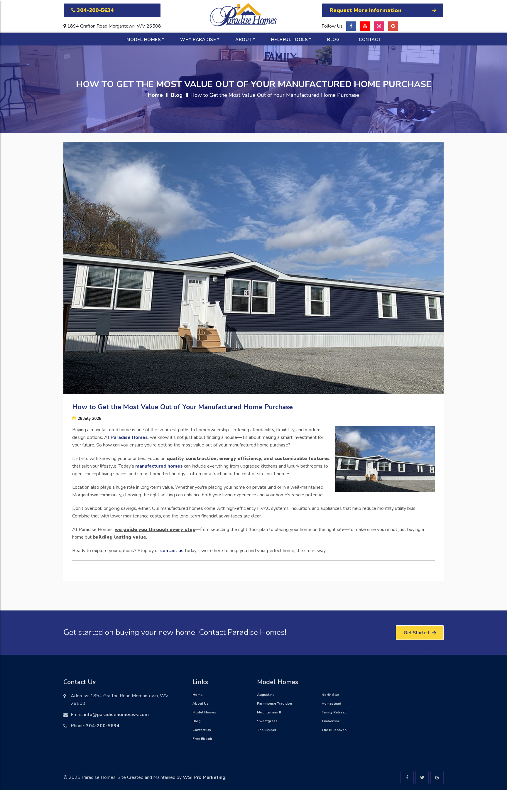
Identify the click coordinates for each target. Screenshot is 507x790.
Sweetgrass (267, 721)
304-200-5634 (94, 10)
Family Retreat (334, 712)
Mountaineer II (269, 712)
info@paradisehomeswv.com (116, 714)
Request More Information (365, 10)
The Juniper (266, 730)
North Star (330, 694)
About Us (200, 703)
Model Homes (143, 40)
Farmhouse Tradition (274, 703)
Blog (333, 40)
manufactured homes (159, 466)
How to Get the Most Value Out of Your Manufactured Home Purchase (182, 407)
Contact (370, 40)
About (243, 40)
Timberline (331, 721)
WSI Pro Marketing (204, 777)
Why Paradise (198, 40)
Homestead (331, 703)
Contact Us (201, 730)
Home (155, 95)
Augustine (265, 694)
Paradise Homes (129, 437)
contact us (172, 550)
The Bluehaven (334, 730)
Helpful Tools (289, 40)
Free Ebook (202, 738)
